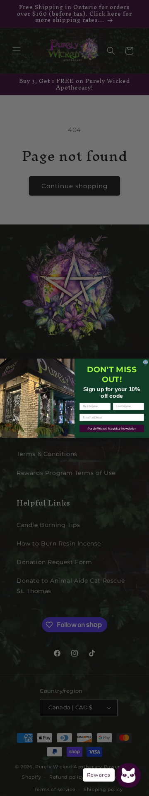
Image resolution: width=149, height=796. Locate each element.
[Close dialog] (145, 362)
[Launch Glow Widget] (128, 775)
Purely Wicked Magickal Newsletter (112, 428)
